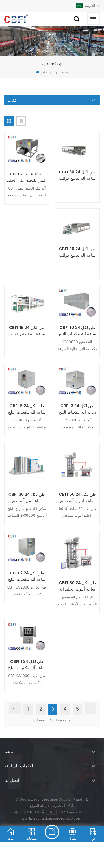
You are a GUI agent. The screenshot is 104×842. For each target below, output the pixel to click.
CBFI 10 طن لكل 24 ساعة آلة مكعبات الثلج (77, 331)
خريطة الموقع (40, 806)
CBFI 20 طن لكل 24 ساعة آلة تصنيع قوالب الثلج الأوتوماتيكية (77, 252)
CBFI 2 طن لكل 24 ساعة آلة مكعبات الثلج (27, 576)
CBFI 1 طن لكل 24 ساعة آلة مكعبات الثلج (27, 665)
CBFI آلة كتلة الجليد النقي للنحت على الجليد (27, 177)
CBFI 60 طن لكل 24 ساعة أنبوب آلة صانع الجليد (77, 497)
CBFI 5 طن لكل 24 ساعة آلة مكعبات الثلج (27, 409)
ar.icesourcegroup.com (61, 818)
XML (71, 806)
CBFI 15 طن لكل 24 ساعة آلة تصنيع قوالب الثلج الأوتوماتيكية (26, 331)
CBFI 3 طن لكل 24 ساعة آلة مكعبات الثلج (77, 409)
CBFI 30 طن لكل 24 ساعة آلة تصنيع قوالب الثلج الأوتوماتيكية (77, 175)
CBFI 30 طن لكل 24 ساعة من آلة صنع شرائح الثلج (26, 497)
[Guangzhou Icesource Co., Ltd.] (16, 18)
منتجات (46, 72)
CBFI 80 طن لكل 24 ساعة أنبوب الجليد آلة (77, 586)
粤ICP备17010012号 (29, 812)
